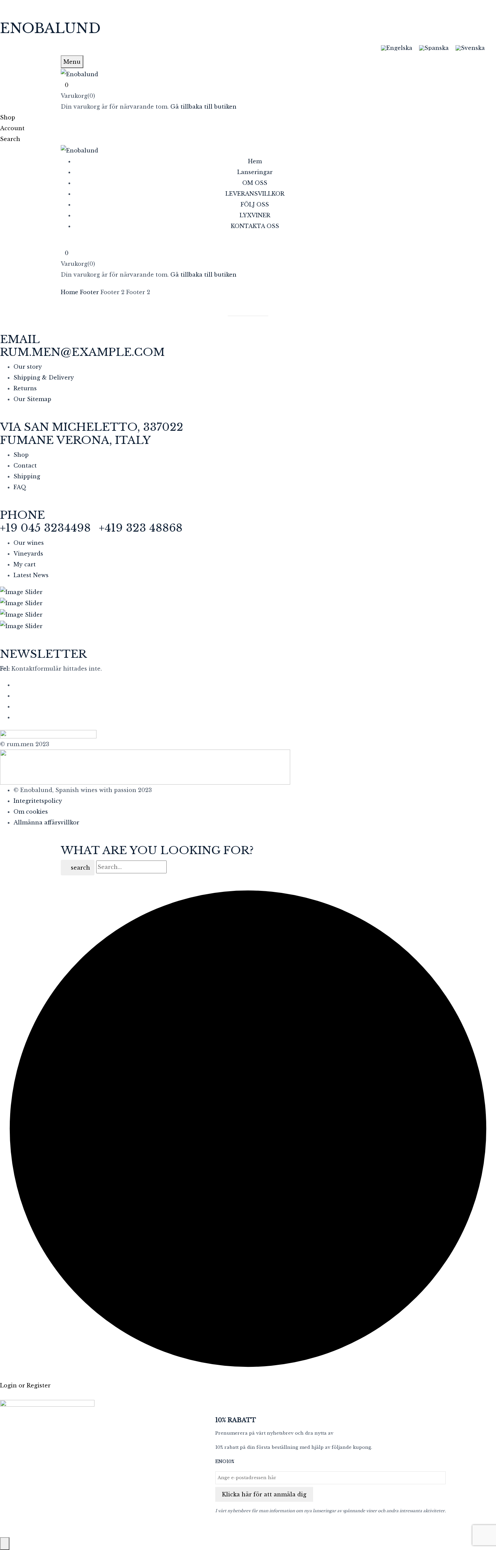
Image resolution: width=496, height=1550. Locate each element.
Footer (89, 292)
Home (69, 292)
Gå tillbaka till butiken (203, 106)
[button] (248, 85)
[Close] (4, 1543)
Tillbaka (251, 311)
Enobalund (50, 28)
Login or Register (25, 1385)
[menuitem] (397, 48)
